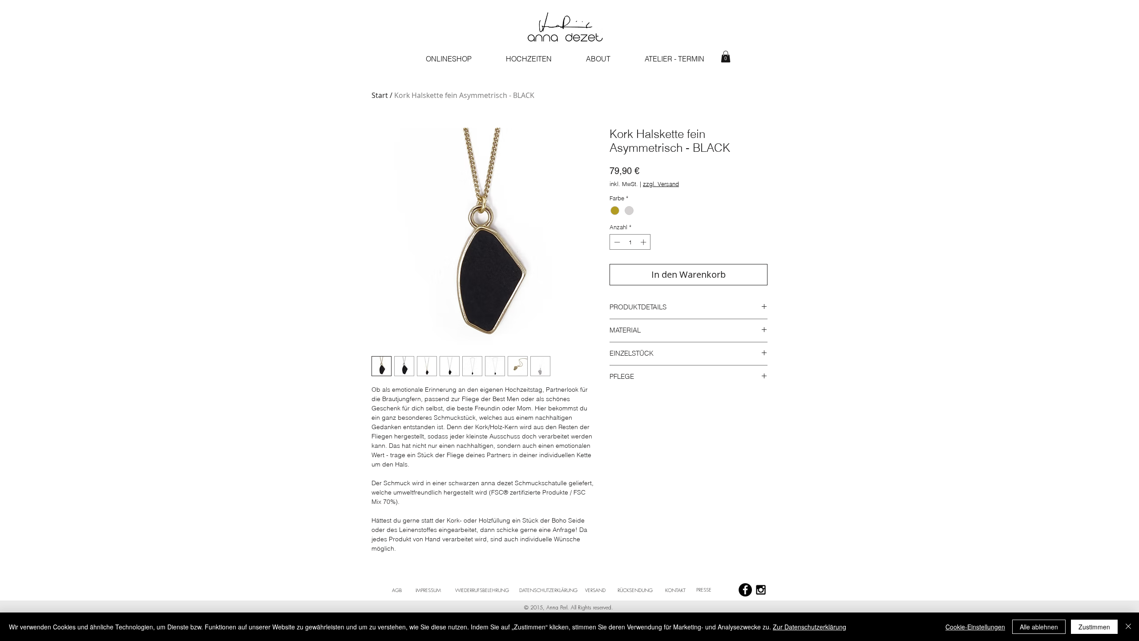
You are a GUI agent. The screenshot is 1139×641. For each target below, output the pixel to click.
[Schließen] (1128, 627)
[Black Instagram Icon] (760, 589)
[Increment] (644, 242)
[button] (726, 56)
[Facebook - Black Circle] (745, 589)
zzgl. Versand (661, 183)
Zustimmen (1094, 626)
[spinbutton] (630, 242)
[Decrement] (616, 242)
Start (380, 95)
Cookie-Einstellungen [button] (975, 626)
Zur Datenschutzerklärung (809, 626)
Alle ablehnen (1039, 626)
